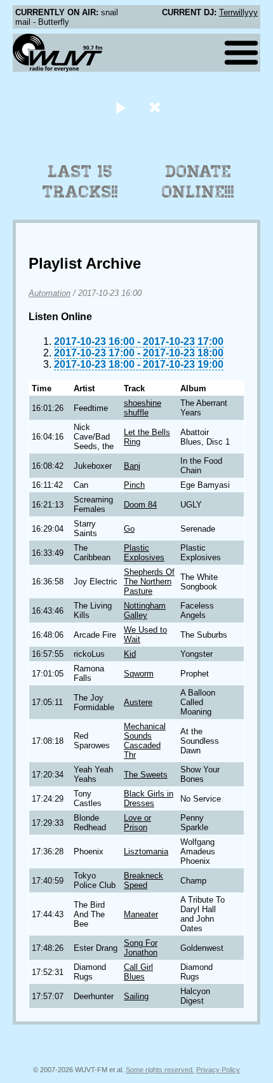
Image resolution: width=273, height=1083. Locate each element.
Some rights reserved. (160, 1069)
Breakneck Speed (143, 880)
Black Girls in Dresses (148, 798)
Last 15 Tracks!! (80, 181)
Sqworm (139, 673)
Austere (138, 702)
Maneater (141, 914)
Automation (49, 293)
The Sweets (146, 774)
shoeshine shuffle (142, 407)
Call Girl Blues (138, 971)
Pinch (134, 485)
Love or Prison (137, 822)
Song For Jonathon (140, 947)
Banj (132, 466)
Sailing (136, 996)
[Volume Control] (156, 107)
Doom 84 (140, 504)
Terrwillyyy (238, 12)
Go (129, 529)
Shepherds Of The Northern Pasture (149, 581)
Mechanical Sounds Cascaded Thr (145, 741)
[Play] (120, 107)
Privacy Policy (218, 1069)
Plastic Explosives (144, 552)
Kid (130, 654)
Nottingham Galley (145, 610)
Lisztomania (146, 851)
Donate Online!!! (198, 181)
